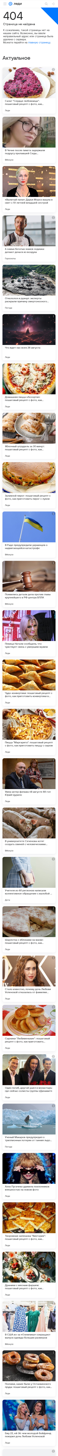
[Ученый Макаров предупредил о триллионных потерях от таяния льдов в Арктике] (29, 1127)
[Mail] (10, 4)
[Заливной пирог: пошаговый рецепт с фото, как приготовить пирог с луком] (29, 485)
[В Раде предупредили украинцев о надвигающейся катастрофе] (29, 534)
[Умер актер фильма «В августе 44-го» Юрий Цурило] (29, 781)
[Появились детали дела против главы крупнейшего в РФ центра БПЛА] (29, 584)
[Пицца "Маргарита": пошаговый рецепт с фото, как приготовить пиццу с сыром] (29, 732)
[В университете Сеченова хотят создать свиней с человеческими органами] (29, 831)
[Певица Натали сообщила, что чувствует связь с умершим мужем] (29, 633)
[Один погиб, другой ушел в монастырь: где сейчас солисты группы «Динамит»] (29, 1077)
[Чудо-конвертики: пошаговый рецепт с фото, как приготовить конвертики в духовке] (29, 683)
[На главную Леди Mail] (17, 4)
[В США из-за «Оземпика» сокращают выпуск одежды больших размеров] (29, 1324)
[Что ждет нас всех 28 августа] (29, 337)
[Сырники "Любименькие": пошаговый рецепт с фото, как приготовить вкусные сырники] (29, 1028)
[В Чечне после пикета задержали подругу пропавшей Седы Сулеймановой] (29, 140)
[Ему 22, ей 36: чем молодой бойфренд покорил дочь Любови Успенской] (29, 1423)
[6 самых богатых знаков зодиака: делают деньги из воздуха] (29, 238)
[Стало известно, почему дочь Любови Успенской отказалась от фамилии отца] (29, 979)
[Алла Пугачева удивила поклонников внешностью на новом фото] (29, 1176)
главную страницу (39, 42)
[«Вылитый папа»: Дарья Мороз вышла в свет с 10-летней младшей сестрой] (29, 189)
